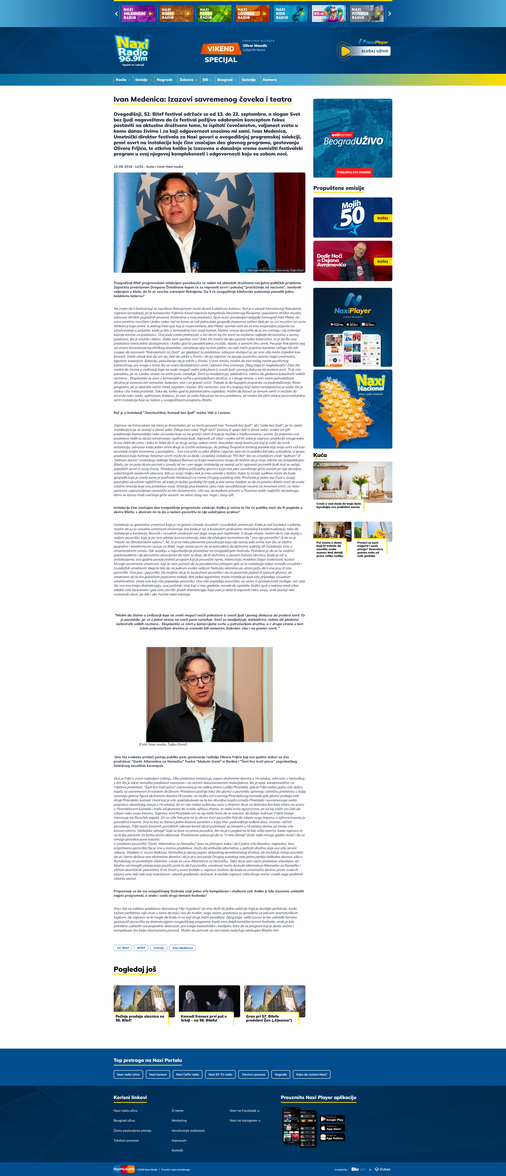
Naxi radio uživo (128, 1074)
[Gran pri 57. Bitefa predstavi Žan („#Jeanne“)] (274, 1001)
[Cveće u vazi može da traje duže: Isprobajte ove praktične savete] (352, 482)
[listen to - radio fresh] (139, 13)
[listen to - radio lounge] (177, 13)
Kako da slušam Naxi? (311, 1074)
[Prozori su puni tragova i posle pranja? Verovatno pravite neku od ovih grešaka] (373, 532)
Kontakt (177, 1150)
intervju (158, 948)
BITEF (141, 948)
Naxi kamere (158, 1074)
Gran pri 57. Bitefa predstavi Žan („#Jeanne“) (269, 1018)
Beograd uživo (124, 1120)
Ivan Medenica (182, 948)
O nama (177, 1111)
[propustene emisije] (352, 217)
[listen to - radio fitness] (291, 13)
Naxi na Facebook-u (244, 1111)
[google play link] (332, 1119)
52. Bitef (123, 948)
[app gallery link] (332, 1137)
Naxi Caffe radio (187, 1074)
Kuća (320, 454)
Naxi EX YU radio (220, 1074)
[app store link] (332, 1128)
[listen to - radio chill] (367, 13)
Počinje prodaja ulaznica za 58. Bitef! (140, 1018)
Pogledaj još (135, 969)
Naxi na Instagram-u (245, 1120)
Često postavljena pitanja (132, 1130)
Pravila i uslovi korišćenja (175, 1169)
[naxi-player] (352, 328)
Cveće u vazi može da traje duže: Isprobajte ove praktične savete (338, 505)
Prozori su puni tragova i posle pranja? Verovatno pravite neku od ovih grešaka (370, 549)
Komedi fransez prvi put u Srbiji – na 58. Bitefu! (204, 1018)
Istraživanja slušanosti (188, 1130)
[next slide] (389, 13)
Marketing (179, 1120)
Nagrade (281, 1074)
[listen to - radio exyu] (329, 13)
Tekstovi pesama (253, 1074)
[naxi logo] (133, 50)
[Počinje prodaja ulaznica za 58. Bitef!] (144, 1001)
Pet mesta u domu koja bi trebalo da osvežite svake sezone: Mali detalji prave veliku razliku (329, 549)
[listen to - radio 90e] (253, 13)
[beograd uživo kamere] (352, 138)
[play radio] (363, 50)
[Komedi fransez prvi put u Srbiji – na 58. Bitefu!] (209, 1001)
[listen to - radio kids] (215, 13)
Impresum (179, 1140)
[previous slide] (116, 13)
